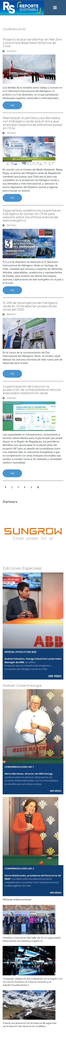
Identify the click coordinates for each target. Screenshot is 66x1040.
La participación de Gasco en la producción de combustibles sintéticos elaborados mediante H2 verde (32, 390)
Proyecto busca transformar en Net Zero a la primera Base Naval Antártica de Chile (32, 43)
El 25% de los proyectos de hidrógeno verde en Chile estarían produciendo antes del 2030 (30, 306)
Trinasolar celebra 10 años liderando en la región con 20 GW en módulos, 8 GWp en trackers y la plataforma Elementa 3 (32, 981)
